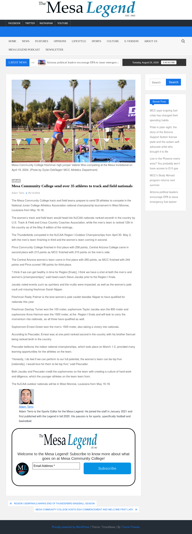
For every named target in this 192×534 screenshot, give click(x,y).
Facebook (14, 23)
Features (41, 41)
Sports (96, 41)
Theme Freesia (130, 527)
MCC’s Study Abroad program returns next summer (162, 180)
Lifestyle (79, 41)
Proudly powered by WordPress (70, 527)
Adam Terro (18, 193)
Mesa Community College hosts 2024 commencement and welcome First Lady (84, 509)
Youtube (62, 23)
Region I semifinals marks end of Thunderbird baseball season (54, 503)
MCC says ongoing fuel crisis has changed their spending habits (164, 115)
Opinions (60, 41)
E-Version (131, 41)
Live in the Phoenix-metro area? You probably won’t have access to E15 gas (165, 163)
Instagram (46, 23)
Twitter (30, 23)
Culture (113, 41)
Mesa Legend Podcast (24, 49)
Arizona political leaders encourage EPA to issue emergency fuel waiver (79, 62)
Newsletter (54, 49)
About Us (150, 41)
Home (12, 41)
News (25, 41)
